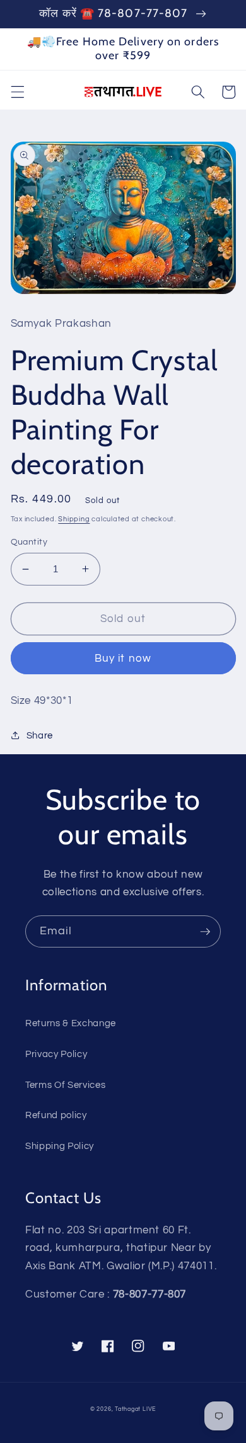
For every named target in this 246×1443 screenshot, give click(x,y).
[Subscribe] (205, 931)
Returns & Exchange (70, 1023)
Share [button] (39, 735)
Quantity (29, 541)
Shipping (74, 519)
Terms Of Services (65, 1085)
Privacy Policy (56, 1054)
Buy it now (123, 658)
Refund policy (56, 1115)
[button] (17, 92)
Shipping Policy (59, 1146)
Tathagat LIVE (135, 1409)
